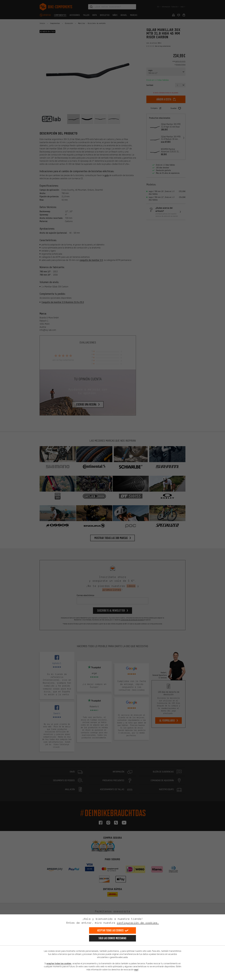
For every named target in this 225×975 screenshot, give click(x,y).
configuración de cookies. (138, 922)
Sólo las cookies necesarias (112, 938)
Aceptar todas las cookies (110, 930)
